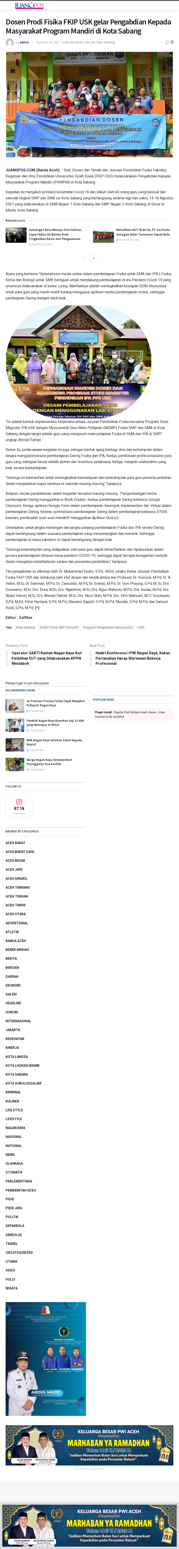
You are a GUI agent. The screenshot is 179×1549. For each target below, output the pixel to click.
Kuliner (12, 1101)
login (19, 683)
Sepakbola (15, 1226)
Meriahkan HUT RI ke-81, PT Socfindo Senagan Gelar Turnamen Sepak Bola (143, 232)
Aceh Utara (16, 914)
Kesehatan (15, 1039)
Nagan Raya (15, 1128)
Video (10, 1270)
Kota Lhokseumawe (23, 1065)
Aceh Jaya (14, 869)
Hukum (12, 1012)
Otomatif (14, 1172)
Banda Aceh (74, 42)
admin (24, 42)
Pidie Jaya (14, 1208)
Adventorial (17, 923)
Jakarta (13, 1030)
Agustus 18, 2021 (48, 42)
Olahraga (14, 1163)
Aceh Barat (15, 843)
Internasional (18, 1021)
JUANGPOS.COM (20, 170)
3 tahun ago (37, 711)
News (10, 1155)
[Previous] (85, 258)
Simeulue (14, 1235)
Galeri (11, 994)
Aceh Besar (15, 861)
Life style (14, 1110)
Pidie (10, 1199)
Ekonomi (13, 985)
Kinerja (12, 1048)
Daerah (89, 42)
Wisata (11, 1288)
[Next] (93, 258)
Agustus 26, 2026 (41, 244)
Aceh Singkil (17, 878)
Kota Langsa (17, 1057)
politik (12, 1217)
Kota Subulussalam (23, 1083)
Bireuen (12, 968)
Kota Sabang (105, 42)
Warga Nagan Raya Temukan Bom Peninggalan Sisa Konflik (49, 762)
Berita (11, 958)
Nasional (14, 1137)
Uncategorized (19, 1252)
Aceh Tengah (17, 896)
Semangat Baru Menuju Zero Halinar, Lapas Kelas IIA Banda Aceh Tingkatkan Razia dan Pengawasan (55, 234)
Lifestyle (14, 1119)
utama (11, 1261)
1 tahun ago (37, 730)
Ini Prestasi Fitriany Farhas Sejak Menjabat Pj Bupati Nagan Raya (56, 703)
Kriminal (13, 1092)
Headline (13, 1003)
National (14, 1146)
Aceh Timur (16, 905)
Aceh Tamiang (18, 887)
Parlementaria (19, 1181)
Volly (10, 1279)
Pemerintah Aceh (21, 1190)
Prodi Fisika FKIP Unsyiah (59, 627)
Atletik (12, 932)
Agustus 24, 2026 (128, 240)
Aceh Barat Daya (20, 852)
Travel (12, 1244)
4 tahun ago (37, 770)
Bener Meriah (17, 950)
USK (141, 627)
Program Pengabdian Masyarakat (108, 627)
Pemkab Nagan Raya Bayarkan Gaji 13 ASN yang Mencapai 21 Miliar (55, 723)
